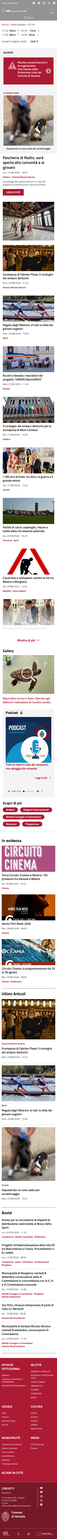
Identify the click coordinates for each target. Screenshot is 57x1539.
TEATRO (34, 1421)
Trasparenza (8, 1237)
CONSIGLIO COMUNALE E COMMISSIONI (12, 1380)
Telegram (54, 3)
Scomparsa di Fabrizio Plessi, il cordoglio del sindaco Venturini (28, 276)
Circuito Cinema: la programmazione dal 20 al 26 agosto (28, 970)
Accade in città (12, 1473)
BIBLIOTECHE (36, 1428)
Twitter (49, 3)
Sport (5, 338)
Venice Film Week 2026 (16, 924)
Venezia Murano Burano (23, 177)
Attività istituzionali (11, 1297)
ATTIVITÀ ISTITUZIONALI (11, 1367)
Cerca (30, 18)
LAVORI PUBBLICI (38, 1382)
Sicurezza (7, 540)
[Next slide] (48, 71)
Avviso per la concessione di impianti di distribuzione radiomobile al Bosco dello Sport (26, 1224)
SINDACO (6, 1375)
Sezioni (52, 12)
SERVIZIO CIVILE (8, 1421)
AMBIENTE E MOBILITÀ (40, 1371)
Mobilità (7, 591)
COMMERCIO (36, 1393)
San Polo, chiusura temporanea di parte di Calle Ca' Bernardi (28, 1307)
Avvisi (18, 1262)
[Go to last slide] (6, 123)
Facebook (39, 3)
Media (35, 1438)
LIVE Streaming (37, 1444)
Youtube (34, 3)
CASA (4, 1413)
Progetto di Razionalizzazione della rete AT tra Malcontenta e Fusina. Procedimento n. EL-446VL (28, 1249)
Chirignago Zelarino (10, 1464)
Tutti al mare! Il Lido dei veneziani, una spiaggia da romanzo (27, 766)
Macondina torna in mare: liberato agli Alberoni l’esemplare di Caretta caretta (27, 700)
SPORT (34, 1397)
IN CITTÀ (36, 1365)
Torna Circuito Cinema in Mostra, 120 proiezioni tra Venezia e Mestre (24, 877)
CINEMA (34, 1425)
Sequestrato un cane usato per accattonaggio (29, 148)
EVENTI (34, 1413)
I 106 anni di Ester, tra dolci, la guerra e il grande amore (28, 479)
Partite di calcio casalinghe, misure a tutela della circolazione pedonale (25, 529)
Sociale (6, 388)
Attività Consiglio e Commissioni (17, 1294)
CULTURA (36, 1407)
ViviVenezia (15, 981)
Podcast (34, 1448)
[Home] (15, 10)
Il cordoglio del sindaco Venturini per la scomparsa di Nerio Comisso (27, 428)
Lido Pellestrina (8, 1456)
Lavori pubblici (19, 591)
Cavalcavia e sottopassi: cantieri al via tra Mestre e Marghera (28, 580)
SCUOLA (5, 1417)
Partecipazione (41, 1262)
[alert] (28, 70)
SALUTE (5, 1425)
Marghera (6, 1265)
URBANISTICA (36, 1386)
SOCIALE (7, 1407)
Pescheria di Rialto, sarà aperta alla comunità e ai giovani (23, 162)
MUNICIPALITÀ (11, 1438)
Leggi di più (15, 192)
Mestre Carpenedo (24, 1237)
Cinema (5, 888)
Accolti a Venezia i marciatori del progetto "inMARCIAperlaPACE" (23, 377)
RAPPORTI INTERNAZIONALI (14, 1385)
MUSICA (34, 1417)
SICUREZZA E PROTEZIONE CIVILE (42, 1376)
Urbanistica (27, 1262)
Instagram (44, 3)
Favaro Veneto (8, 1452)
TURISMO (35, 1389)
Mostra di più (26, 640)
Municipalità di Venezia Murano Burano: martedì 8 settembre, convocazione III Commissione (26, 1330)
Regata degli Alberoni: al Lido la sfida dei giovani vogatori (28, 327)
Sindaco (6, 177)
